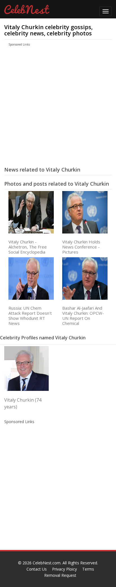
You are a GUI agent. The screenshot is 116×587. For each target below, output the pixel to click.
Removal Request (60, 575)
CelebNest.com (47, 562)
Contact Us (36, 569)
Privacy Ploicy (64, 569)
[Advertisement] (52, 108)
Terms (88, 569)
